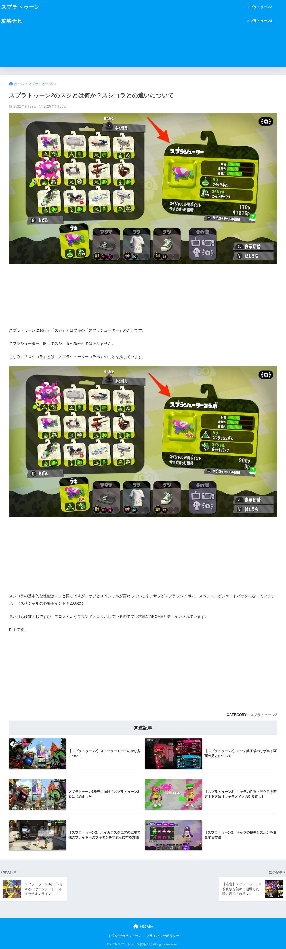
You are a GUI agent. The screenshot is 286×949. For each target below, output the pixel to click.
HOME (145, 926)
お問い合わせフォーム (125, 936)
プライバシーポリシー (162, 936)
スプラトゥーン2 (259, 7)
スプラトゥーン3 (259, 21)
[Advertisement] (144, 33)
